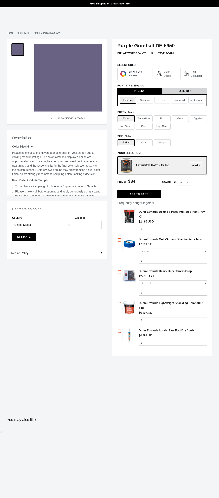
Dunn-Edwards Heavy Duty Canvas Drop (165, 271)
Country (17, 217)
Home (10, 32)
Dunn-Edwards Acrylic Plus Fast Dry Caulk (166, 330)
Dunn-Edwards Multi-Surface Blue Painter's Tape (170, 239)
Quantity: (169, 181)
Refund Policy (19, 253)
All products (23, 32)
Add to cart (139, 194)
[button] (134, 74)
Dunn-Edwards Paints (131, 53)
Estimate (24, 236)
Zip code (80, 217)
